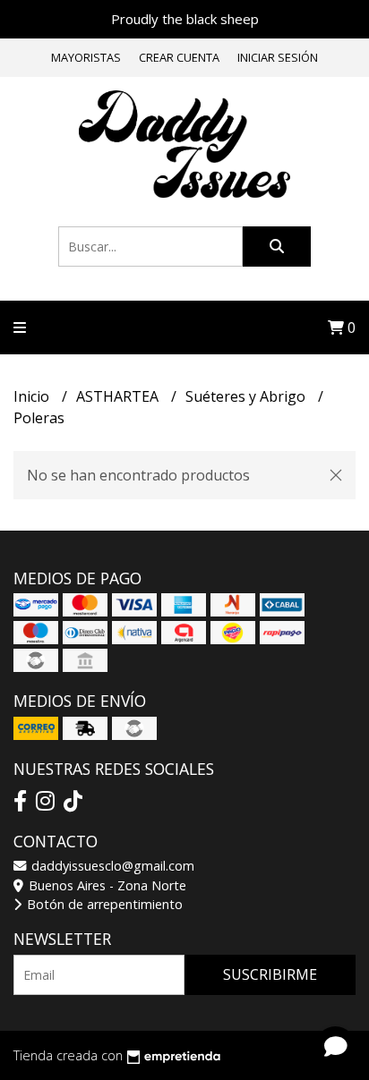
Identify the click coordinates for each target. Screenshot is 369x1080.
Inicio (33, 396)
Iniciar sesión (277, 57)
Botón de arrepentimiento (103, 904)
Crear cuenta (179, 57)
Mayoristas (86, 57)
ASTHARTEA (119, 396)
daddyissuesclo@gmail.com (111, 865)
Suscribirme (270, 974)
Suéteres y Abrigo (247, 396)
